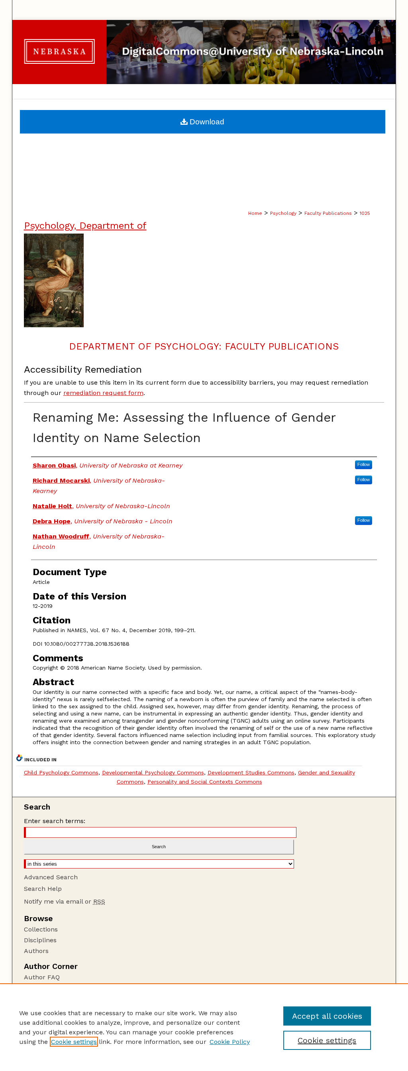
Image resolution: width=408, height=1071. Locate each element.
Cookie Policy (230, 1041)
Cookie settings (74, 1041)
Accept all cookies (327, 1016)
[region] (204, 1027)
